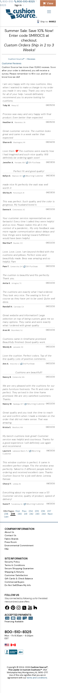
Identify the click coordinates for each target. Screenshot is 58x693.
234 (31, 511)
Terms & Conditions (15, 565)
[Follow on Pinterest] (13, 608)
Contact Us (10, 535)
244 (44, 513)
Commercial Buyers (14, 582)
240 (20, 513)
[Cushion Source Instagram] (18, 608)
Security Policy (12, 561)
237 (49, 511)
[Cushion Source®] (21, 18)
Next (50, 513)
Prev (24, 511)
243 (37, 513)
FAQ (7, 548)
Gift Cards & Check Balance (19, 578)
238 (6, 513)
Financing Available (14, 621)
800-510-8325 (18, 631)
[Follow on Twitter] (24, 608)
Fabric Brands (11, 538)
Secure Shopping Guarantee (19, 568)
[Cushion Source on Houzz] (35, 608)
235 (37, 511)
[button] (46, 22)
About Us (9, 532)
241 (25, 513)
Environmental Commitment (19, 545)
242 (31, 513)
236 (43, 511)
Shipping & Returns (14, 571)
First (18, 511)
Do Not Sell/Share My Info (18, 585)
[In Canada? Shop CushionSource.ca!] (13, 647)
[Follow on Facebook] (7, 608)
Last (6, 516)
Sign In (18, 5)
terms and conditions (37, 677)
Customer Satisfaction (16, 575)
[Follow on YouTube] (30, 608)
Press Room (11, 542)
